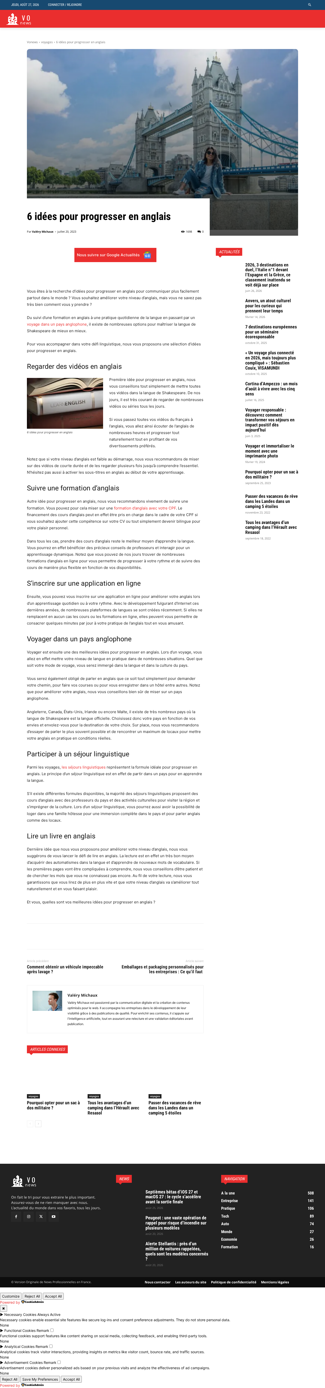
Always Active (48, 1314)
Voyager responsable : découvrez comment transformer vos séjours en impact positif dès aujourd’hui (270, 420)
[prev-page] (30, 1124)
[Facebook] (32, 936)
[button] (310, 5)
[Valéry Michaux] (47, 1009)
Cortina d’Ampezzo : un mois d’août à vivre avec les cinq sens (271, 388)
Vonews (32, 42)
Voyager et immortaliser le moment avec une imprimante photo (269, 451)
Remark (43, 1330)
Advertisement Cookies (23, 1362)
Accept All (53, 1296)
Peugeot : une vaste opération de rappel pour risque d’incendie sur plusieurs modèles (175, 1223)
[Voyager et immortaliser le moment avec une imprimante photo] (228, 452)
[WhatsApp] (67, 936)
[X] (44, 936)
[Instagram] (29, 1217)
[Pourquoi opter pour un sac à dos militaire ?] (54, 1079)
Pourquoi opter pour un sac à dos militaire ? (53, 1105)
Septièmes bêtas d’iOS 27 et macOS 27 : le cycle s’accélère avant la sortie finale (173, 1197)
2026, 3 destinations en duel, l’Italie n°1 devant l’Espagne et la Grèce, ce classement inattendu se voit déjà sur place (267, 275)
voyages (47, 42)
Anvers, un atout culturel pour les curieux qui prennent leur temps (268, 305)
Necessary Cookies (20, 1314)
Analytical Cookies (19, 1346)
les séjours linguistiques (84, 767)
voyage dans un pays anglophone (57, 324)
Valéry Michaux (42, 231)
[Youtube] (54, 1217)
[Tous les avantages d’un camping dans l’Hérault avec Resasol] (115, 1079)
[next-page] (38, 1124)
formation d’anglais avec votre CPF (145, 508)
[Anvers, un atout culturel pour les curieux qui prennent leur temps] (228, 307)
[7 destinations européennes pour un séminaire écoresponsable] (228, 333)
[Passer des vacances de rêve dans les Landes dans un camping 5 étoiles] (176, 1079)
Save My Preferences (40, 1379)
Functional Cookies (20, 1330)
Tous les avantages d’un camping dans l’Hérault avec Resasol (113, 1107)
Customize (11, 1296)
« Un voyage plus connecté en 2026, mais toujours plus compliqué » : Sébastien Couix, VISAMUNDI (270, 360)
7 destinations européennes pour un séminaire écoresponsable (271, 332)
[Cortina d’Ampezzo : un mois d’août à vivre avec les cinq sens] (228, 390)
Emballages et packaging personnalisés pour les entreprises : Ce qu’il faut (163, 969)
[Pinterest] (55, 936)
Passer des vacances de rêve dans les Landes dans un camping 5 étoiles (175, 1107)
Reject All (32, 1296)
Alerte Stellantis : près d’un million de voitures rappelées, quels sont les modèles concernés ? (176, 1251)
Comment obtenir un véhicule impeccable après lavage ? (65, 969)
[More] (148, 275)
